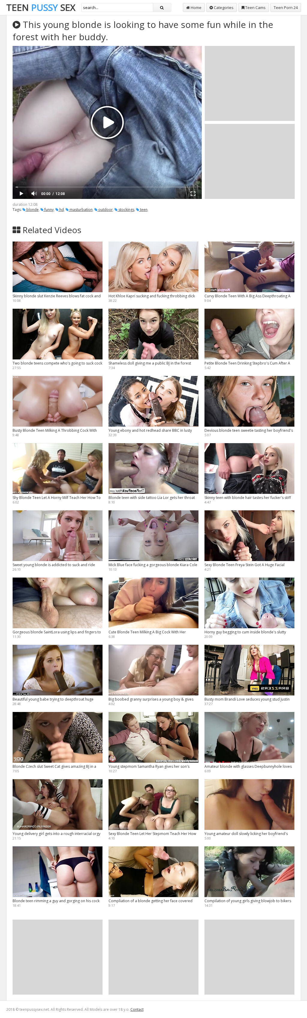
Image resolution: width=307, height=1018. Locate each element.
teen (143, 209)
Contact (137, 1009)
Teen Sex (40, 7)
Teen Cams (255, 7)
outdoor (105, 209)
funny (48, 209)
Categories (223, 7)
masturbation (81, 209)
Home (195, 7)
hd (61, 209)
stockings (126, 209)
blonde (32, 209)
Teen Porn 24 (286, 7)
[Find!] (162, 7)
